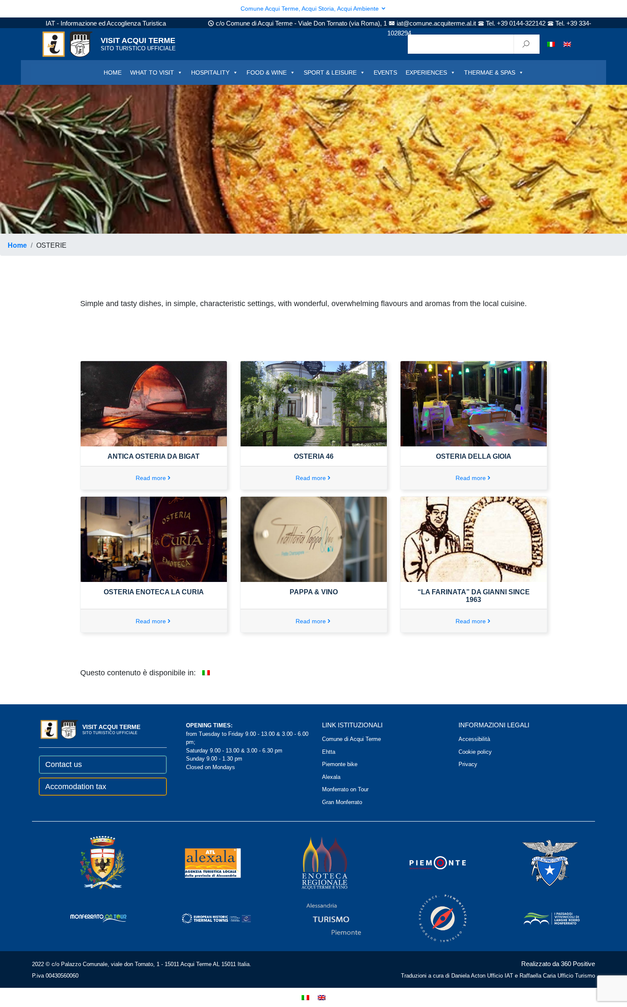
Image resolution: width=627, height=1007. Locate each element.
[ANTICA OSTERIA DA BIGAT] (154, 403)
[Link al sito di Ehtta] (204, 918)
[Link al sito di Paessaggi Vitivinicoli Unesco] (540, 918)
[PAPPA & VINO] (314, 539)
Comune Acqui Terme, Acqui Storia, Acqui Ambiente (310, 8)
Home (17, 245)
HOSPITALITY (210, 72)
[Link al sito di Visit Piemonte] (426, 862)
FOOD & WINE (267, 72)
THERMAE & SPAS (489, 72)
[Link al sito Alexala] (201, 862)
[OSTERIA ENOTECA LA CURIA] (154, 539)
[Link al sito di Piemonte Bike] (431, 918)
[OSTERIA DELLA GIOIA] (474, 403)
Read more (151, 478)
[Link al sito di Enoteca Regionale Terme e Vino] (313, 862)
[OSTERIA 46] (314, 403)
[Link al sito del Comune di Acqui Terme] (91, 862)
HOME (113, 72)
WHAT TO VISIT (152, 72)
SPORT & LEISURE (330, 72)
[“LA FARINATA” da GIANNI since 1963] (474, 539)
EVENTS (385, 72)
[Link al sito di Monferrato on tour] (87, 918)
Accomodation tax (75, 786)
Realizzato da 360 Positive (558, 963)
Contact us (63, 764)
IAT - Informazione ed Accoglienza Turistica (106, 23)
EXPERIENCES (426, 72)
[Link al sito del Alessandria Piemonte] (322, 918)
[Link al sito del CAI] (538, 862)
